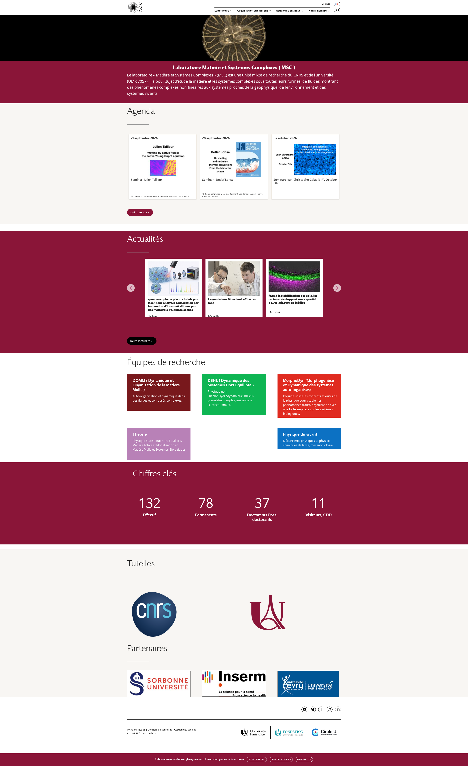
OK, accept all (256, 759)
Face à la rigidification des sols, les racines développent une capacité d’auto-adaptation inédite (293, 299)
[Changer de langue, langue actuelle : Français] (336, 4)
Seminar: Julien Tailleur (146, 179)
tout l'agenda (138, 212)
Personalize (304, 759)
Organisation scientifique (252, 10)
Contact (326, 4)
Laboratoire (221, 10)
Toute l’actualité (139, 341)
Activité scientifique (288, 10)
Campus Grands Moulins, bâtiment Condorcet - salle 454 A (161, 196)
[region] (234, 288)
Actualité (154, 315)
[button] (131, 288)
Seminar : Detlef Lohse (217, 179)
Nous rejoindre (318, 10)
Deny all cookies (281, 759)
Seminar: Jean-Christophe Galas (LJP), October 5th (305, 181)
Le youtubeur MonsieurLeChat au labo (232, 301)
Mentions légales (136, 729)
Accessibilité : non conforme (142, 733)
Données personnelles (160, 729)
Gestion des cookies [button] (185, 729)
